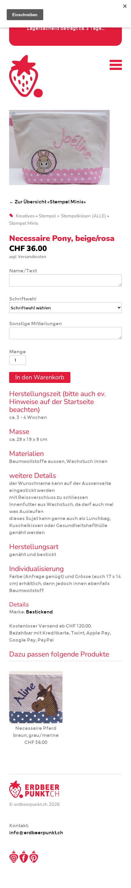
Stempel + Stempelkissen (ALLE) (72, 216)
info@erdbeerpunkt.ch (36, 832)
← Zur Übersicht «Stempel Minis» (47, 202)
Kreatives (25, 216)
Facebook (23, 856)
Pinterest (33, 856)
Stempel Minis (23, 223)
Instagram (13, 856)
